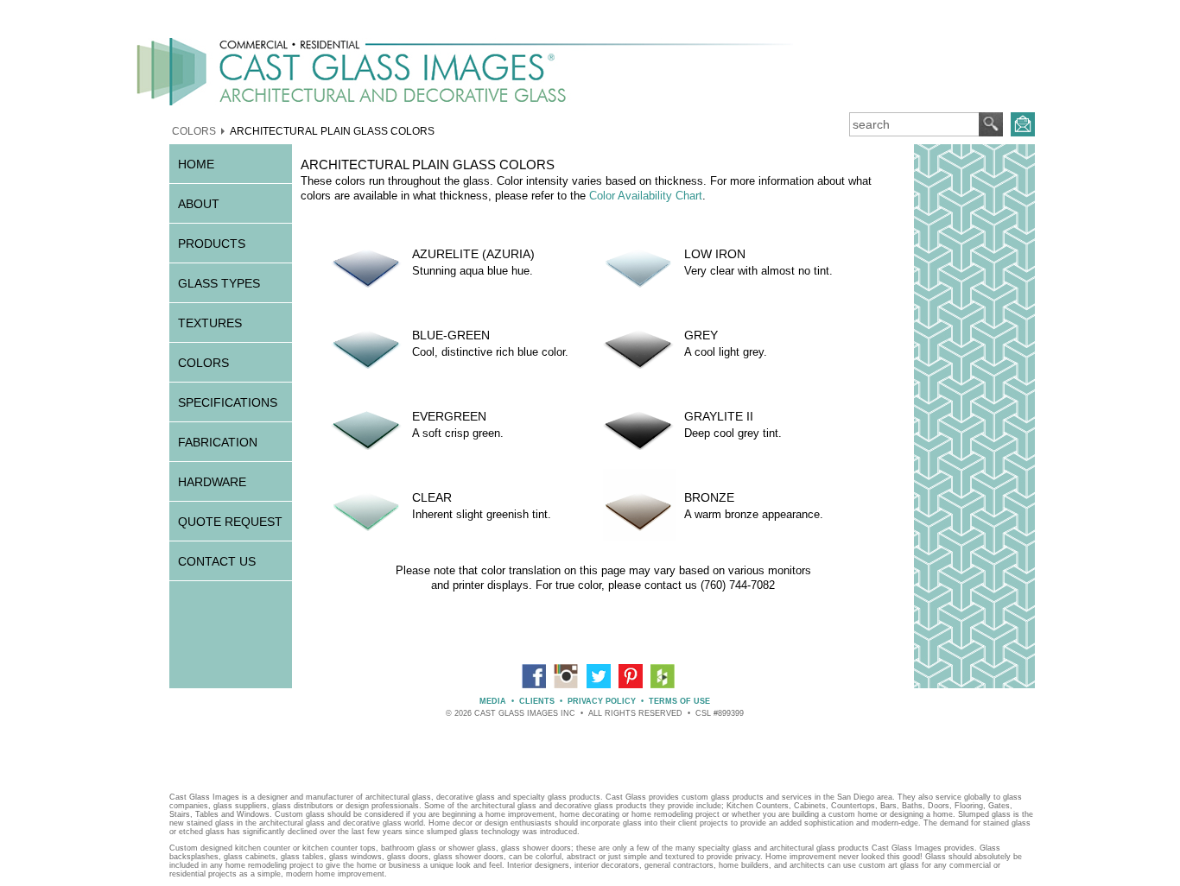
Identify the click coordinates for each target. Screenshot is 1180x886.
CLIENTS (537, 701)
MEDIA (492, 701)
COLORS (194, 130)
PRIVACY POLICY (602, 701)
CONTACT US (217, 561)
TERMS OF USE (679, 701)
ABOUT (198, 204)
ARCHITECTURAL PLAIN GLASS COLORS (332, 130)
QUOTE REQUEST (230, 521)
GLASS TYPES (219, 283)
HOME (196, 164)
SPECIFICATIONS (227, 402)
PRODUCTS (211, 243)
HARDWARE (212, 482)
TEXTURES (210, 323)
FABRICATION (217, 442)
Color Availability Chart (645, 195)
